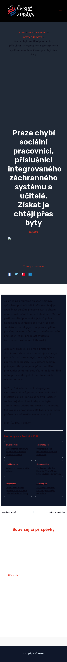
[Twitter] (16, 274)
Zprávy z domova (33, 266)
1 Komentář (13, 575)
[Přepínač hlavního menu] (60, 11)
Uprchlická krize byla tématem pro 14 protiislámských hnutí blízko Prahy (31, 610)
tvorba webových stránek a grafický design (34, 640)
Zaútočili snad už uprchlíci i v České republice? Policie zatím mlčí (31, 564)
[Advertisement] (33, 91)
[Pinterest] (23, 274)
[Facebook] (9, 274)
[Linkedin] (30, 274)
